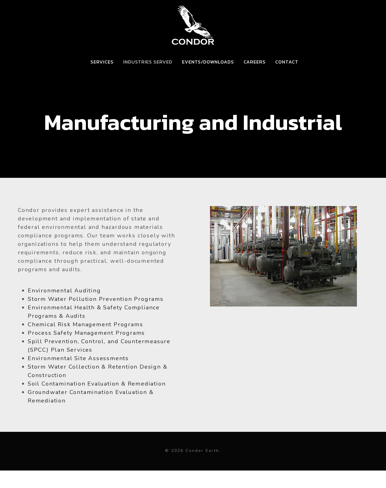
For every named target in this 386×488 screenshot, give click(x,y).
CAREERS (255, 61)
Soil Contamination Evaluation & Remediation (97, 384)
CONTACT (286, 61)
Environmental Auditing (64, 290)
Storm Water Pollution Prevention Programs (96, 299)
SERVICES (102, 61)
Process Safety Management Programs (86, 333)
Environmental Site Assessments (78, 358)
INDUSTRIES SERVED (147, 61)
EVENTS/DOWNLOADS (208, 61)
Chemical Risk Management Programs (85, 324)
